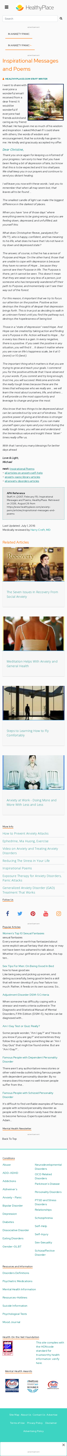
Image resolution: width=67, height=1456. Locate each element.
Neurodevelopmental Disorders (48, 1167)
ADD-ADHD (10, 1173)
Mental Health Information (19, 1289)
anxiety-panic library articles (22, 477)
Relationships (43, 1210)
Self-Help (41, 1226)
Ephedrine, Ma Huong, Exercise (26, 841)
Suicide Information (15, 1306)
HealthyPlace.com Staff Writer (26, 78)
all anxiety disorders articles (22, 481)
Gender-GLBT (12, 1246)
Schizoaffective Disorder (45, 1253)
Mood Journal (11, 1322)
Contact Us (39, 1414)
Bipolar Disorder (13, 1205)
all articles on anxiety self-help (24, 473)
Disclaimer (51, 1422)
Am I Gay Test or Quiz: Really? (21, 1026)
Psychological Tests (15, 1314)
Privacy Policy (35, 1422)
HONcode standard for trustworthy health (48, 1351)
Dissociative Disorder (16, 1230)
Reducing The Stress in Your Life (26, 861)
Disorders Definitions (16, 1273)
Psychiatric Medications (17, 1281)
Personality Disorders (48, 1192)
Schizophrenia (44, 1218)
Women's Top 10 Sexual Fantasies (23, 933)
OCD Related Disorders (43, 1176)
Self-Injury (41, 1234)
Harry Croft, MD (41, 530)
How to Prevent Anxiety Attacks (25, 833)
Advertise (52, 1414)
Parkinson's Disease (47, 1184)
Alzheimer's (10, 1189)
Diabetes (8, 1222)
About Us (26, 1414)
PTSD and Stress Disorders (45, 1202)
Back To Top (9, 1139)
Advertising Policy (33, 1431)
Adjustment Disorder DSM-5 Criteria (26, 995)
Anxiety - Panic (12, 1197)
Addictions (9, 1181)
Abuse (7, 1165)
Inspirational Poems (22, 469)
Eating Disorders (13, 1238)
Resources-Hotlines (15, 1297)
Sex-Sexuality (43, 1242)
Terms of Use (17, 1422)
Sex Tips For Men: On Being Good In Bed (28, 966)
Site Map (14, 1414)
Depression (10, 1214)
